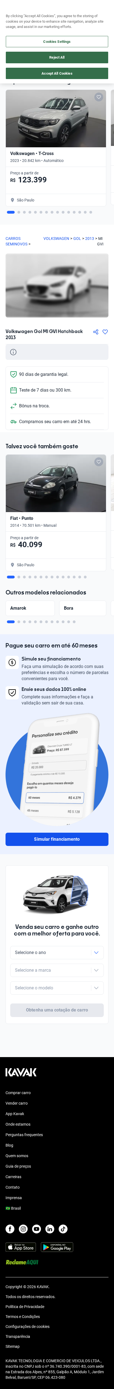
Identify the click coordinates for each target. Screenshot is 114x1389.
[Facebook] (10, 1229)
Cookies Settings (57, 42)
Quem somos (17, 1156)
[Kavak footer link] (21, 1075)
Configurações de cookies (28, 1326)
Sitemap (13, 1346)
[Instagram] (23, 1229)
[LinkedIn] (49, 1229)
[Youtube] (36, 1229)
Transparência (18, 1336)
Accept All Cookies (57, 73)
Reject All (56, 57)
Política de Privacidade (25, 1306)
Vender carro (17, 1103)
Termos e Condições (23, 1316)
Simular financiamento (57, 839)
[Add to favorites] (98, 97)
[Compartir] (95, 332)
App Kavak (15, 1114)
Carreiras (13, 1177)
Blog (9, 1145)
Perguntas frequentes (24, 1135)
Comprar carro (18, 1093)
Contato (13, 1187)
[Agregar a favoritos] (105, 332)
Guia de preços (18, 1166)
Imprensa (14, 1198)
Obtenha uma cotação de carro (57, 1010)
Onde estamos (18, 1124)
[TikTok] (63, 1229)
